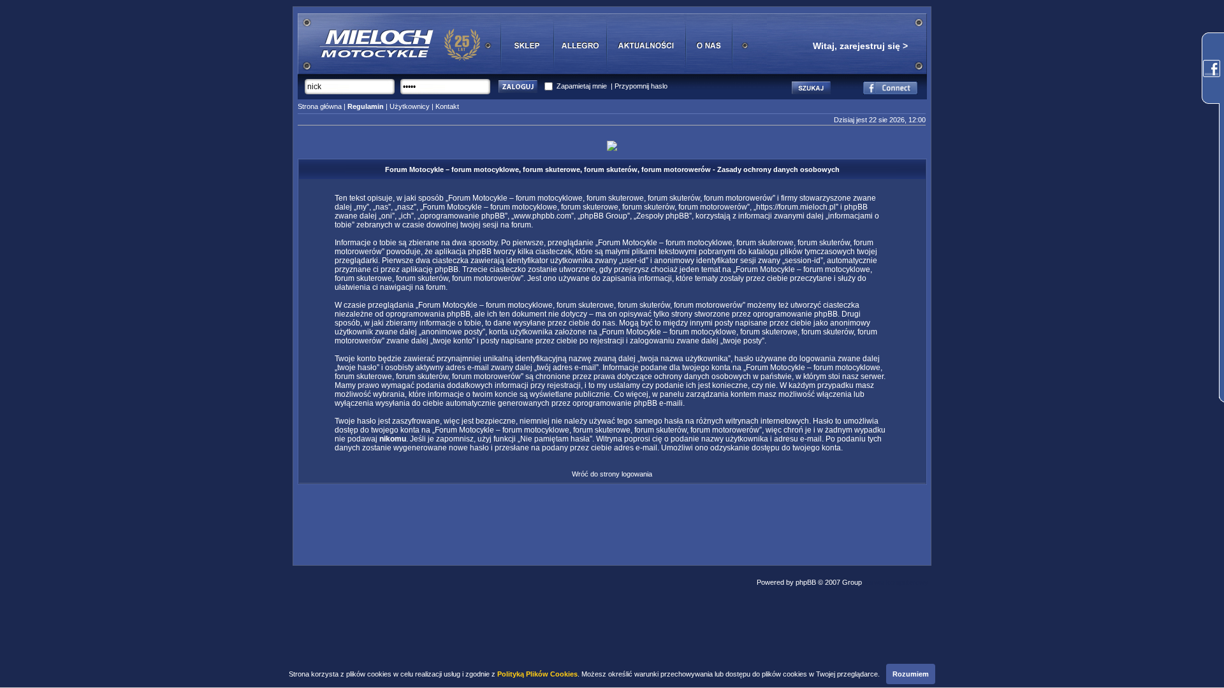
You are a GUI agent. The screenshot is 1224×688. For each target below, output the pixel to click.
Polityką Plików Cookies (537, 674)
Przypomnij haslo (641, 86)
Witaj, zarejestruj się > (860, 46)
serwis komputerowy (896, 582)
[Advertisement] (612, 521)
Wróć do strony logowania (612, 474)
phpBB (806, 582)
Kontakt (447, 106)
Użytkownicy (410, 106)
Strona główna (320, 106)
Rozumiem (910, 674)
